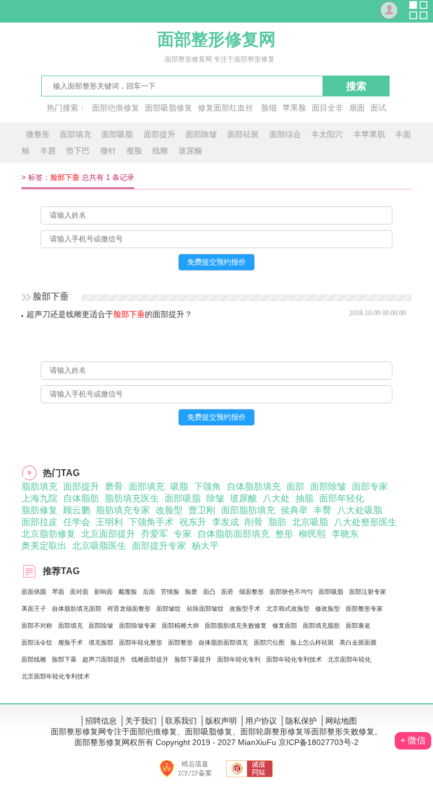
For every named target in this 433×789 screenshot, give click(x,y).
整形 (284, 534)
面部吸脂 (117, 134)
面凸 (209, 591)
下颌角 (207, 486)
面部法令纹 (36, 642)
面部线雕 (33, 659)
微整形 (38, 134)
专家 (183, 534)
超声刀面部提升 (104, 659)
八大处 (276, 498)
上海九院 (39, 498)
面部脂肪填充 (248, 510)
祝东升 (192, 522)
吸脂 (179, 486)
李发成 (225, 522)
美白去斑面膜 (358, 642)
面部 (295, 486)
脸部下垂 (64, 659)
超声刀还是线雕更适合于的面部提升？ (109, 314)
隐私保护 (301, 720)
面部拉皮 (39, 522)
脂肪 (277, 522)
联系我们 (181, 720)
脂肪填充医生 (132, 498)
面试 (378, 107)
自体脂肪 (81, 498)
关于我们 (141, 720)
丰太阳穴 (327, 134)
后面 (149, 591)
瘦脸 (134, 150)
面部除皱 (201, 134)
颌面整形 (251, 591)
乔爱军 (154, 534)
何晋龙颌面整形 (129, 608)
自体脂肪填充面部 (76, 608)
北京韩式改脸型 (288, 608)
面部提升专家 (159, 545)
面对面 (79, 591)
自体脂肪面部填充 (233, 534)
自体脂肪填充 (254, 486)
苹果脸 (294, 107)
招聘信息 (101, 720)
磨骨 (114, 486)
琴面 (58, 591)
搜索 (356, 86)
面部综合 (285, 134)
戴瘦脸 (127, 591)
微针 (108, 150)
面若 (227, 591)
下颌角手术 (151, 522)
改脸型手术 (244, 608)
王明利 (109, 522)
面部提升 (159, 134)
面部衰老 (358, 625)
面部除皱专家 (137, 625)
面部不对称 (36, 625)
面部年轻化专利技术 (294, 659)
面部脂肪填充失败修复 (236, 625)
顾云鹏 (76, 510)
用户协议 (261, 720)
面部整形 (180, 642)
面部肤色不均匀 (291, 591)
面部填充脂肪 (321, 625)
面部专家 (370, 486)
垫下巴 (78, 150)
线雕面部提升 (150, 659)
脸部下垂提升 (192, 659)
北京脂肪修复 (48, 534)
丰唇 (48, 150)
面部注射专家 (367, 591)
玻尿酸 (190, 150)
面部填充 (75, 134)
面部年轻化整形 (140, 642)
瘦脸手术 (70, 642)
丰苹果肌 (369, 134)
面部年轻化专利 (238, 659)
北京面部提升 (108, 534)
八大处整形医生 (365, 522)
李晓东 (345, 534)
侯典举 (294, 510)
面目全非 (327, 107)
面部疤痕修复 (115, 107)
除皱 (215, 498)
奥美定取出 (44, 545)
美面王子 (33, 608)
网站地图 (341, 720)
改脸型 (169, 510)
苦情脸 (170, 591)
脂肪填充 (39, 486)
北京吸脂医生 (99, 545)
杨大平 (205, 545)
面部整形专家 (364, 608)
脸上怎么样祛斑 (312, 642)
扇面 (357, 107)
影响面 (103, 591)
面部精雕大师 (180, 625)
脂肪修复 (39, 510)
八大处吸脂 (359, 510)
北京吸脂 (310, 522)
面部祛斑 (243, 134)
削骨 (254, 522)
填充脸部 (101, 642)
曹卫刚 (201, 510)
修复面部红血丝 (225, 107)
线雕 (160, 150)
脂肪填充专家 (123, 510)
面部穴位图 (269, 642)
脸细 (269, 107)
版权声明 (221, 720)
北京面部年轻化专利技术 (55, 676)
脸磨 (191, 591)
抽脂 (304, 498)
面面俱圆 (33, 591)
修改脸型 (327, 608)
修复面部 (284, 625)
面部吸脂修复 (168, 107)
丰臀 (322, 510)
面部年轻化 (341, 498)
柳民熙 (312, 534)
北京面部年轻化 (349, 659)
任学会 (76, 522)
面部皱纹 (168, 608)
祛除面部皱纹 (205, 608)
